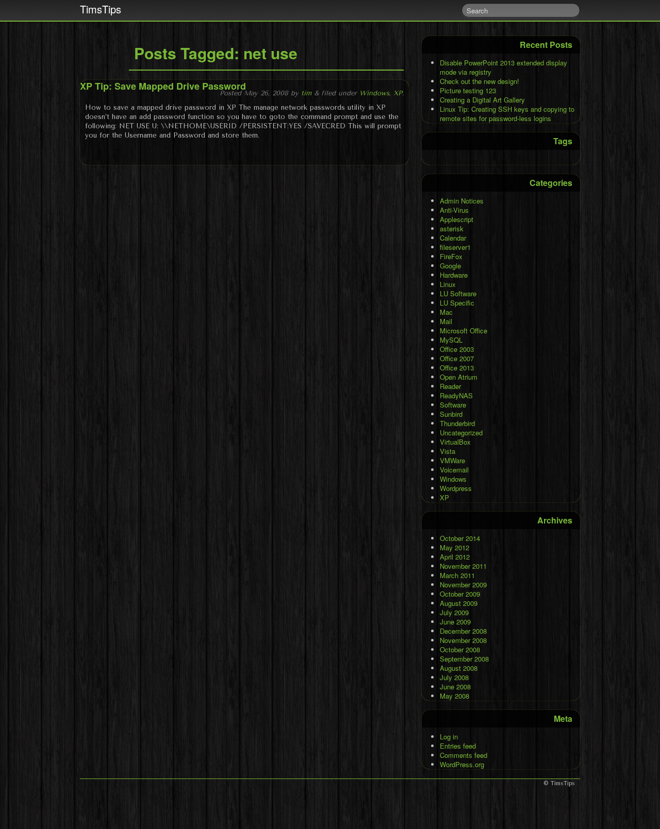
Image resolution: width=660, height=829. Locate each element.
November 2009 (463, 584)
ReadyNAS (456, 395)
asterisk (452, 228)
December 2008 (463, 631)
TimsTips (100, 9)
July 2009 (454, 612)
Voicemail (454, 470)
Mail (446, 321)
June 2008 (455, 686)
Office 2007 (457, 358)
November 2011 (463, 566)
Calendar (453, 238)
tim (306, 93)
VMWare (452, 460)
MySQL (451, 340)
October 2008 (460, 649)
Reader (450, 386)
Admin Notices (462, 201)
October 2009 (460, 594)
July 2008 (454, 677)
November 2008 (463, 640)
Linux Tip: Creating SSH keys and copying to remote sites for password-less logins (507, 113)
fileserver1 (455, 247)
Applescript (456, 219)
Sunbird (451, 414)
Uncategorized (461, 432)
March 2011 (457, 575)
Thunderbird (457, 423)
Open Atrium (458, 377)
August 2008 (458, 668)
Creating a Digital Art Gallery (482, 100)
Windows (374, 93)
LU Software (458, 293)
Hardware (454, 275)
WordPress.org (462, 764)
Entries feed (458, 746)
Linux (448, 284)
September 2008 (464, 659)
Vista (447, 451)
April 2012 (455, 557)
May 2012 (454, 547)
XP (397, 93)
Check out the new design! (479, 81)
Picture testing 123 (468, 90)
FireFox (451, 256)
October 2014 (460, 538)
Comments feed (463, 755)
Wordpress (456, 488)
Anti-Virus (454, 210)
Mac (446, 312)
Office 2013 (457, 368)
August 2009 (458, 603)
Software (453, 405)
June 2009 (455, 622)
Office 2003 (457, 349)
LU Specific (457, 303)
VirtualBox (455, 442)
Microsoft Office (463, 330)
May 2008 (454, 696)
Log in (449, 736)
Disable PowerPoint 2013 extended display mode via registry (503, 67)
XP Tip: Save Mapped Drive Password (163, 86)
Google (450, 265)
